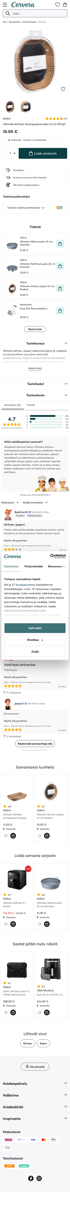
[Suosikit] (57, 4)
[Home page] (23, 6)
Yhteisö (31, 405)
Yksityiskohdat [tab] (33, 566)
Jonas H (19, 703)
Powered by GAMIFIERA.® (35, 749)
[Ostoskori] (65, 4)
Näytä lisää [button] (35, 329)
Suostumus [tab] (11, 566)
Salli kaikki (35, 627)
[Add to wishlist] (63, 88)
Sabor (43, 1043)
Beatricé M (21, 512)
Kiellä (35, 651)
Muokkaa (33, 639)
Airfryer (27, 1043)
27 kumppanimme (23, 584)
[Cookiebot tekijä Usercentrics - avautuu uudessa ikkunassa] (50, 556)
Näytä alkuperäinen (15, 540)
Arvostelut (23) (12, 405)
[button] (7, 13)
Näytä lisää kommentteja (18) (35, 743)
